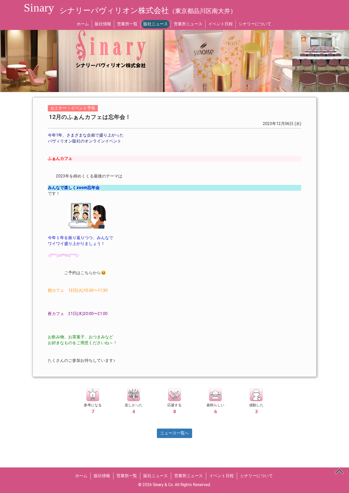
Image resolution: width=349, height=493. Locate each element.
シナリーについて (255, 23)
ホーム (83, 23)
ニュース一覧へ (174, 433)
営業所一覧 (127, 23)
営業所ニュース (188, 23)
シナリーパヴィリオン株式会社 (147, 10)
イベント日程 (220, 23)
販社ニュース (155, 23)
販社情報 (103, 23)
